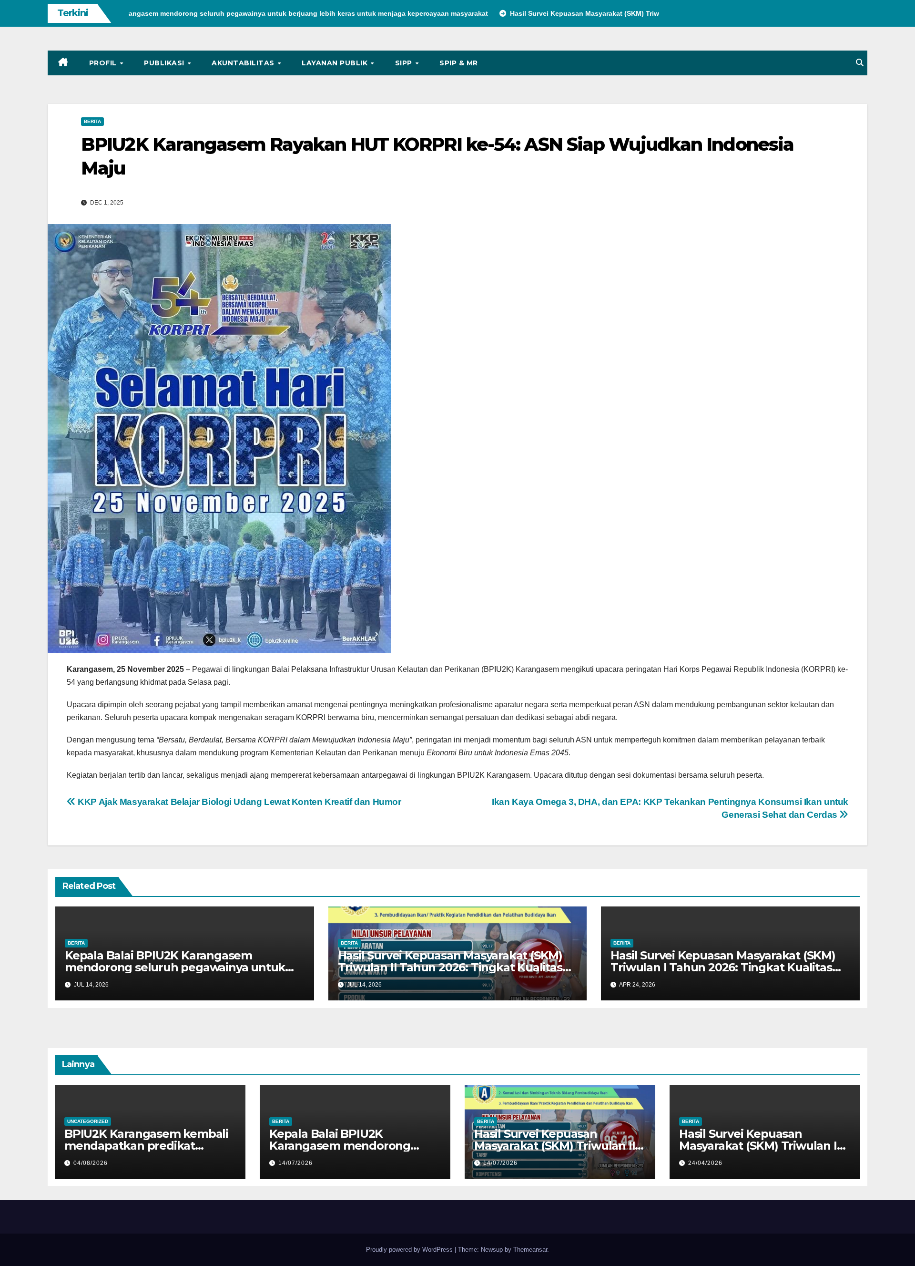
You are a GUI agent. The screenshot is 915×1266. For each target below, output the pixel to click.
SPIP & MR (458, 63)
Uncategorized (87, 1121)
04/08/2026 (90, 1163)
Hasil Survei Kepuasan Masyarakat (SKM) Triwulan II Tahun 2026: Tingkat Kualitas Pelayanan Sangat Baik (450, 967)
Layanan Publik (336, 63)
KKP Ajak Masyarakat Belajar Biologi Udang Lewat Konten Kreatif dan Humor (238, 802)
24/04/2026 (705, 1163)
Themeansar (530, 1249)
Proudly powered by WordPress (410, 1249)
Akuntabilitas (244, 63)
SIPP (405, 63)
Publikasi (165, 63)
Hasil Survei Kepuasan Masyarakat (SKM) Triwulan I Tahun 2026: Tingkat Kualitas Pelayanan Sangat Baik (722, 967)
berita (92, 121)
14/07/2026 (295, 1163)
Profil (104, 63)
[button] (860, 63)
